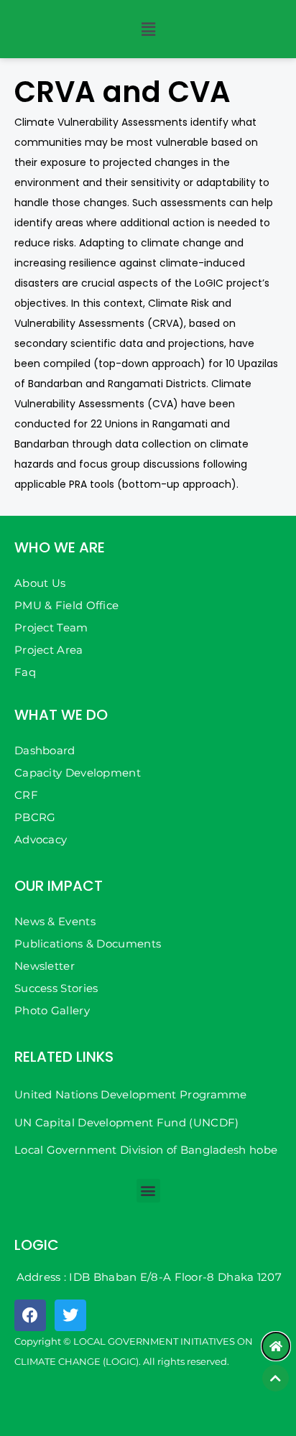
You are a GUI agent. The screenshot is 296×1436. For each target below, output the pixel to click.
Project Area (48, 650)
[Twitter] (70, 1315)
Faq (25, 672)
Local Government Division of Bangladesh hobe (145, 1150)
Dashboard (44, 750)
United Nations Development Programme (130, 1094)
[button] (148, 29)
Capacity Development (77, 772)
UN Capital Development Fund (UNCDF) (126, 1122)
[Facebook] (30, 1315)
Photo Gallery (52, 1010)
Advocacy (40, 839)
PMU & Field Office (66, 605)
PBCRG (35, 817)
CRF (26, 795)
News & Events (55, 921)
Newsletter (44, 966)
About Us (39, 583)
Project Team (51, 627)
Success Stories (56, 988)
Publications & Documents (87, 943)
